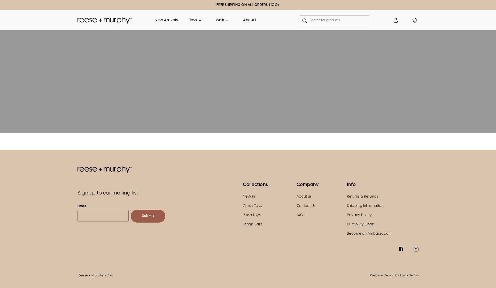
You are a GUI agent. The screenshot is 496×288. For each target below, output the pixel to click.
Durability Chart (360, 224)
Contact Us (306, 206)
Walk (220, 20)
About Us (251, 20)
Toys (193, 20)
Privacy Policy (359, 215)
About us (304, 197)
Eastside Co (409, 275)
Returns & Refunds (362, 197)
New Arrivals (166, 20)
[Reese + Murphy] (105, 20)
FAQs (301, 215)
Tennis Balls (252, 224)
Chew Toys (252, 206)
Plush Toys (252, 215)
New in (249, 197)
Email (82, 206)
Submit (148, 216)
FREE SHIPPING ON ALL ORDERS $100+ (248, 5)
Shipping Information (365, 206)
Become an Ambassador (368, 234)
